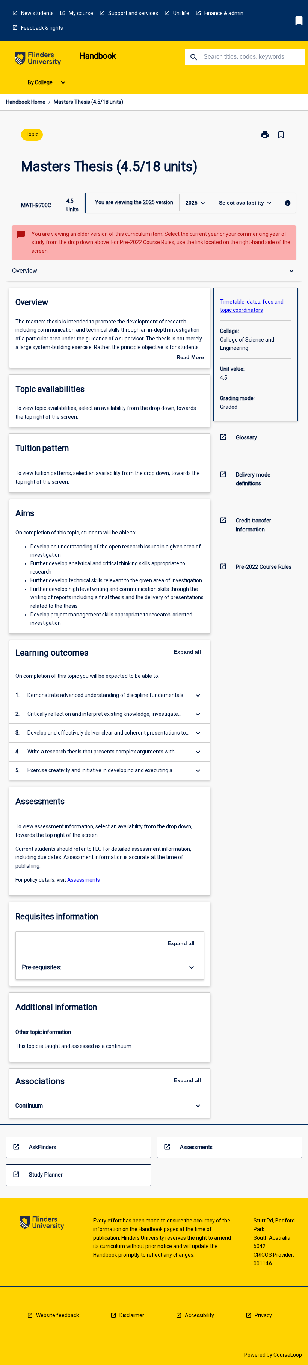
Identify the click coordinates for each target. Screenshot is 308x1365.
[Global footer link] (42, 1224)
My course (81, 13)
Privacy (263, 1315)
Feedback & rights (42, 28)
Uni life (181, 13)
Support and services (133, 13)
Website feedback (57, 1315)
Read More (190, 358)
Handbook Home (25, 102)
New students (37, 13)
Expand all (187, 652)
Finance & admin (223, 13)
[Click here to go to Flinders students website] (38, 60)
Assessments (83, 880)
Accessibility (199, 1315)
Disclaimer (131, 1315)
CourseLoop (287, 1355)
